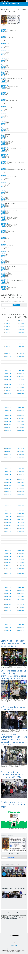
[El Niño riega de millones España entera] (14, 720)
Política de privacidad (15, 950)
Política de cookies (16, 951)
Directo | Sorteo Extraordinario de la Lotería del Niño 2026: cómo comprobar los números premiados (14, 739)
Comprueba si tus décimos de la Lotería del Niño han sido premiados (13, 643)
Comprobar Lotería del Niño (14, 853)
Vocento (14, 945)
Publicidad (23, 950)
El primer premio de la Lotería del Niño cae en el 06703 (13, 804)
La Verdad (14, 935)
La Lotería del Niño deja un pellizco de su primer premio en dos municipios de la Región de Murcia (14, 674)
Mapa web (9, 951)
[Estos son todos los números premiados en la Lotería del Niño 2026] (14, 788)
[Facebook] (12, 942)
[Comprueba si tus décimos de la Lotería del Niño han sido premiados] (14, 657)
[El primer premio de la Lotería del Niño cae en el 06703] (14, 818)
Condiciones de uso (6, 950)
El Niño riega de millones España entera (13, 708)
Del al (7, 320)
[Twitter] (15, 942)
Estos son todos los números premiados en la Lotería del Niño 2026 (13, 774)
